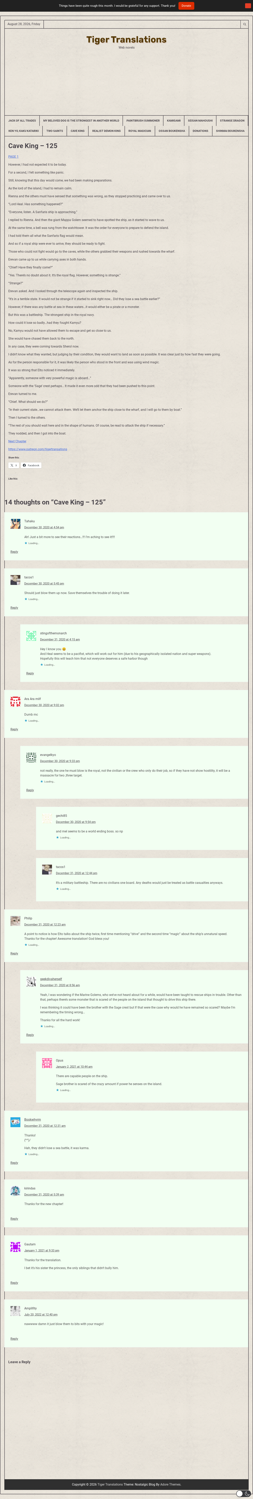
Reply (14, 552)
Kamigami (174, 120)
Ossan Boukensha (172, 130)
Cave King (78, 130)
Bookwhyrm (32, 1119)
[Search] (244, 24)
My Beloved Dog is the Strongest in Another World (81, 120)
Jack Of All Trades (22, 120)
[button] (243, 1493)
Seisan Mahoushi (200, 120)
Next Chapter (17, 441)
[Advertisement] (126, 79)
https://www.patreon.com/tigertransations (37, 449)
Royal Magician (139, 130)
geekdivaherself (51, 979)
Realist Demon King (106, 130)
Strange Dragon (232, 120)
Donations (200, 130)
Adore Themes (170, 1484)
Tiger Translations (126, 39)
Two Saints (54, 130)
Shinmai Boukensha (230, 130)
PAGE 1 (13, 157)
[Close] (248, 5)
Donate (186, 6)
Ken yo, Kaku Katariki (23, 130)
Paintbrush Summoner (143, 120)
